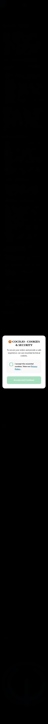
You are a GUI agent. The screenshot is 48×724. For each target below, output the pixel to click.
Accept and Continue (24, 380)
